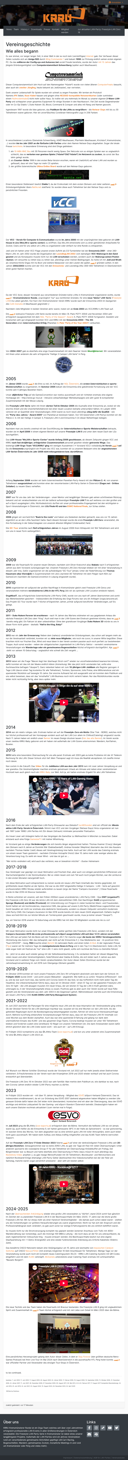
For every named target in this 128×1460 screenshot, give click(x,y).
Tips (9, 946)
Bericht (51, 943)
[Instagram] (96, 1427)
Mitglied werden (65, 31)
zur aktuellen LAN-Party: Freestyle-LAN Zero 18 (99, 31)
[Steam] (103, 1427)
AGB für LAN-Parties (102, 1458)
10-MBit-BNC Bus (22, 151)
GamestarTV (36, 839)
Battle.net (36, 187)
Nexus (28, 1251)
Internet (90, 56)
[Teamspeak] (96, 1434)
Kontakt (55, 29)
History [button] (24, 29)
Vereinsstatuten (118, 1458)
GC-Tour (14, 528)
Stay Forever (84, 1356)
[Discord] (89, 1434)
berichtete (17, 146)
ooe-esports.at (65, 1032)
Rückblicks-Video (14, 1155)
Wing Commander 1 (55, 59)
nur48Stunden (85, 825)
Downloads (36, 29)
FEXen (36, 1251)
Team (16, 29)
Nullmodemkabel (20, 98)
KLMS (31, 1257)
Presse (47, 29)
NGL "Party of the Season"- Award (56, 317)
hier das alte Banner (92, 738)
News (9, 29)
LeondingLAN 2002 (66, 253)
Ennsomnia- (59, 266)
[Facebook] (89, 1427)
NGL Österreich (71, 384)
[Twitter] (116, 1427)
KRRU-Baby (45, 772)
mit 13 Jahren (104, 62)
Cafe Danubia (16, 304)
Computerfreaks (105, 84)
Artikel (93, 943)
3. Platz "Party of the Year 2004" (72, 323)
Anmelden (116, 2)
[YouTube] (109, 1427)
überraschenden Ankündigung (29, 1214)
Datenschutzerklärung (83, 1458)
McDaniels (50, 1257)
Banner (47, 738)
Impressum (67, 1458)
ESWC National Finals (77, 506)
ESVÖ (81, 1095)
